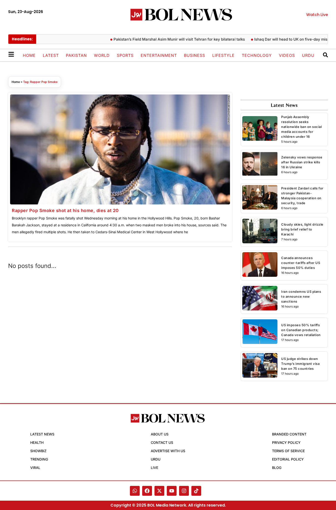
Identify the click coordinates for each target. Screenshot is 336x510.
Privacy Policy (286, 442)
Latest (51, 55)
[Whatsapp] (135, 491)
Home (29, 55)
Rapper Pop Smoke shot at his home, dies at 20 (65, 210)
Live (154, 467)
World (102, 55)
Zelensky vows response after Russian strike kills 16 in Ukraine (301, 162)
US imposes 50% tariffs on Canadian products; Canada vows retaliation (301, 330)
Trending (39, 459)
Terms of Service (288, 451)
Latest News (42, 434)
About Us (159, 434)
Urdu (308, 55)
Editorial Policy (288, 459)
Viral (35, 467)
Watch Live (317, 14)
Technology (257, 55)
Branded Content (289, 434)
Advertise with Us (168, 451)
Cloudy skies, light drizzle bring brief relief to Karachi (302, 229)
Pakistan (76, 55)
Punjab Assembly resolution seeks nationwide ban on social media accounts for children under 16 (301, 127)
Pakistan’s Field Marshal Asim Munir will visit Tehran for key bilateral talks (169, 39)
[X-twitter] (159, 491)
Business (194, 55)
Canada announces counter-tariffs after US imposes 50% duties (300, 263)
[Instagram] (184, 491)
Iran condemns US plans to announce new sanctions (301, 296)
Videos (287, 55)
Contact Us (162, 442)
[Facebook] (147, 491)
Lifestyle (223, 55)
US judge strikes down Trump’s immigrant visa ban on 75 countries (300, 364)
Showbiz (38, 451)
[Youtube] (172, 491)
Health (37, 442)
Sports (125, 55)
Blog (276, 467)
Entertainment (159, 55)
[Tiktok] (196, 491)
